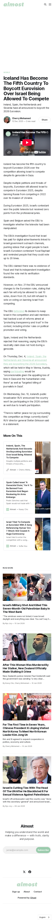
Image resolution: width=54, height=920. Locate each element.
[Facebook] (29, 871)
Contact (38, 891)
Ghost (33, 897)
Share (45, 119)
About (27, 891)
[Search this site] (45, 4)
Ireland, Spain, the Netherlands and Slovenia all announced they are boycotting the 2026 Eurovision (25, 360)
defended (19, 311)
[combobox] (44, 917)
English (42, 917)
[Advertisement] (27, 37)
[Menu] (50, 4)
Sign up (16, 891)
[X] (24, 871)
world (6, 72)
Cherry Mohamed (21, 118)
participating (17, 371)
